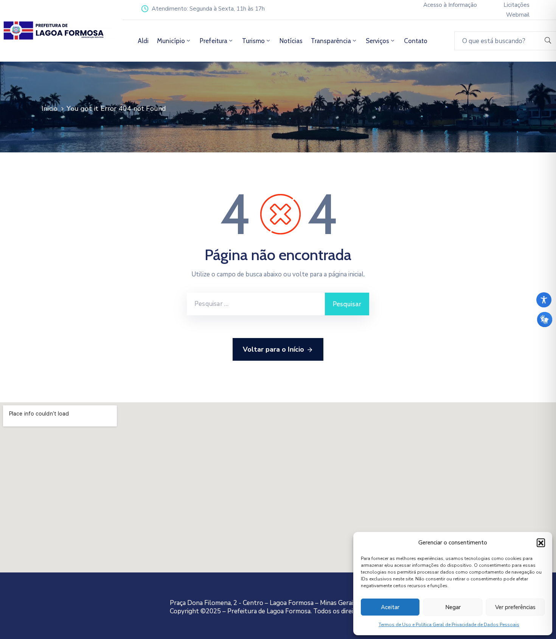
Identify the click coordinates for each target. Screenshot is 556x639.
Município (171, 41)
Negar (453, 607)
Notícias (291, 41)
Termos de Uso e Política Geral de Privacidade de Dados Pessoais (449, 625)
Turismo (253, 41)
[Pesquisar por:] (256, 304)
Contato (415, 41)
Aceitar (390, 607)
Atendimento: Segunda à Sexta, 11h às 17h (208, 8)
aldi (143, 41)
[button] (541, 542)
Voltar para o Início (273, 349)
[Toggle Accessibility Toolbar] (544, 300)
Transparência (331, 41)
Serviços (377, 41)
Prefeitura (213, 41)
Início (49, 108)
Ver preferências (515, 607)
